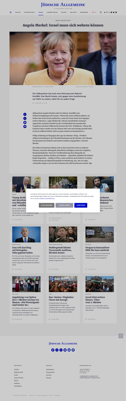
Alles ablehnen (46, 205)
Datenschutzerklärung (47, 199)
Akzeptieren (81, 205)
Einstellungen (64, 205)
